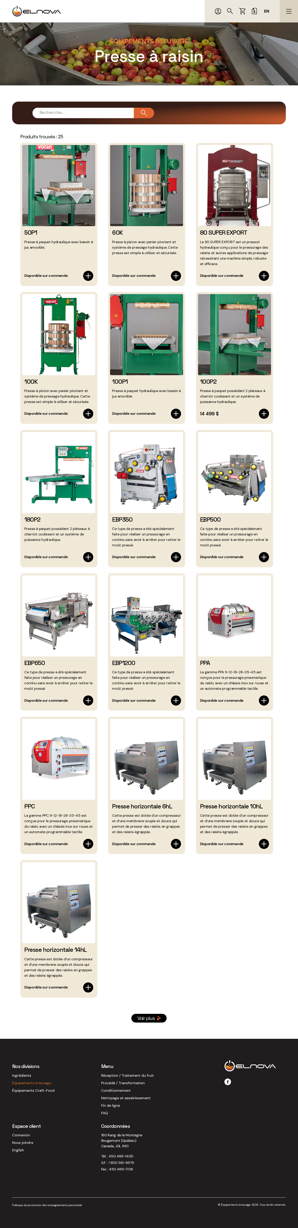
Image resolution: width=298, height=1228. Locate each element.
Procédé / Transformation (123, 1083)
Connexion (21, 1135)
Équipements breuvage (31, 1083)
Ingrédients (21, 1075)
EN (266, 11)
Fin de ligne (110, 1105)
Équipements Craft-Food (33, 1090)
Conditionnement (116, 1090)
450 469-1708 (121, 1169)
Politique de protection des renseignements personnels (47, 1205)
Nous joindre (22, 1142)
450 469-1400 (121, 1156)
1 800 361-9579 (121, 1162)
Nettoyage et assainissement (126, 1098)
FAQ (104, 1113)
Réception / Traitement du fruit (127, 1075)
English (18, 1150)
